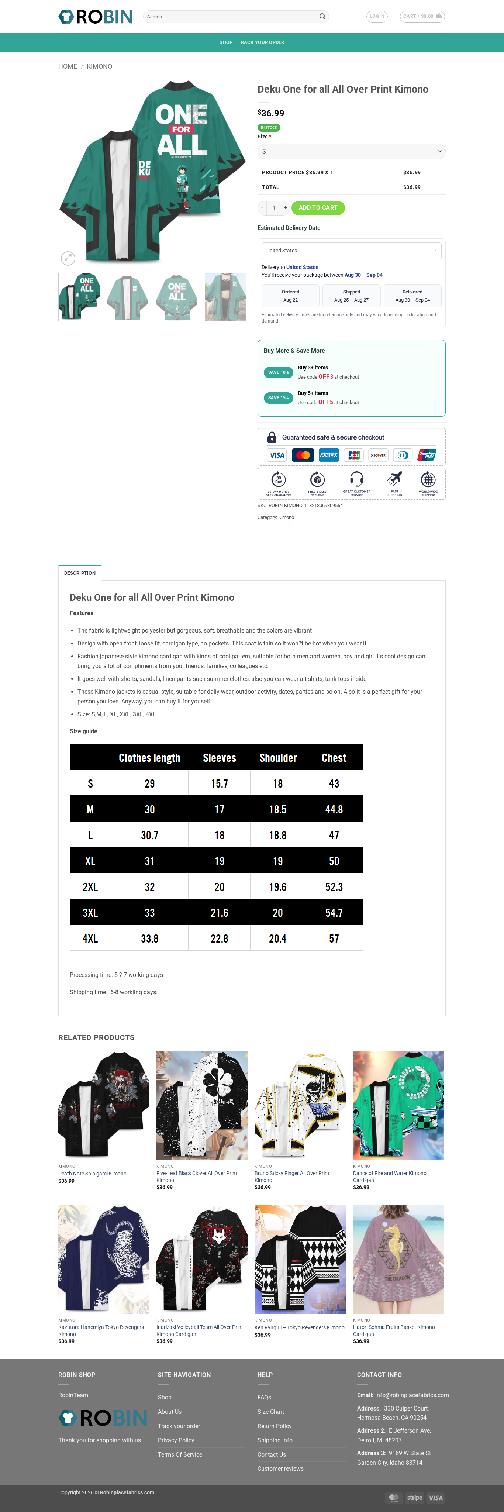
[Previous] (71, 173)
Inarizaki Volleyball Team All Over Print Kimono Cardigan (199, 1330)
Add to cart (318, 207)
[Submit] (322, 16)
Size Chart (271, 1411)
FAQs (264, 1397)
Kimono (99, 66)
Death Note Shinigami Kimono (92, 1174)
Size (264, 137)
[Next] (233, 173)
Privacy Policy (176, 1440)
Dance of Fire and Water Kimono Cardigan (390, 1177)
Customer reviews (281, 1468)
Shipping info (275, 1440)
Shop (226, 42)
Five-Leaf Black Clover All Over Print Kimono (196, 1177)
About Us (170, 1411)
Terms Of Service (180, 1454)
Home (67, 66)
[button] (377, 17)
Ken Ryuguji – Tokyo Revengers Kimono (300, 1328)
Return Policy (275, 1426)
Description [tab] (80, 573)
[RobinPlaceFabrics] (95, 16)
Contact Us (272, 1454)
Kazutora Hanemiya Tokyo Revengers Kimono (101, 1330)
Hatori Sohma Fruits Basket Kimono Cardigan (394, 1330)
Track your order (261, 42)
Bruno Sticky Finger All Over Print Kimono (292, 1177)
